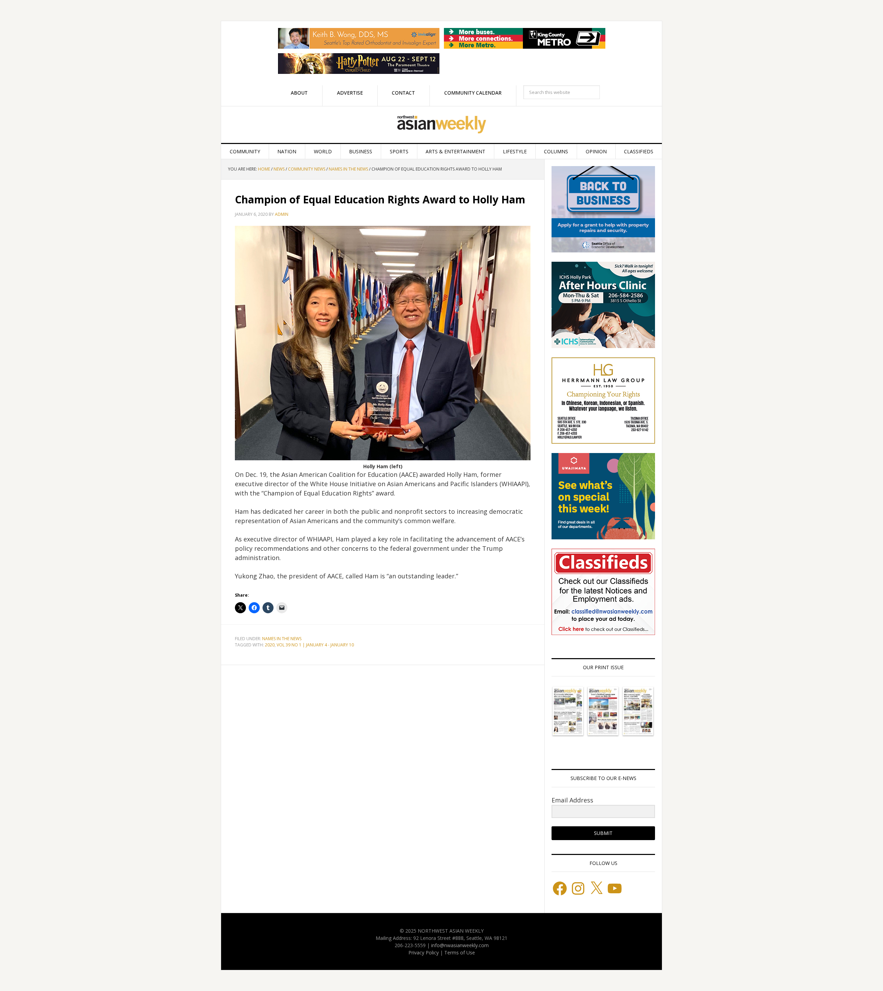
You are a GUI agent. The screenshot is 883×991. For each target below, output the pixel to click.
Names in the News (281, 639)
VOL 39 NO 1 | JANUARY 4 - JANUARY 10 (315, 645)
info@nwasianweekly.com (460, 945)
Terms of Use (459, 952)
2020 (270, 645)
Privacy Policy (423, 952)
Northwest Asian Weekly (441, 124)
